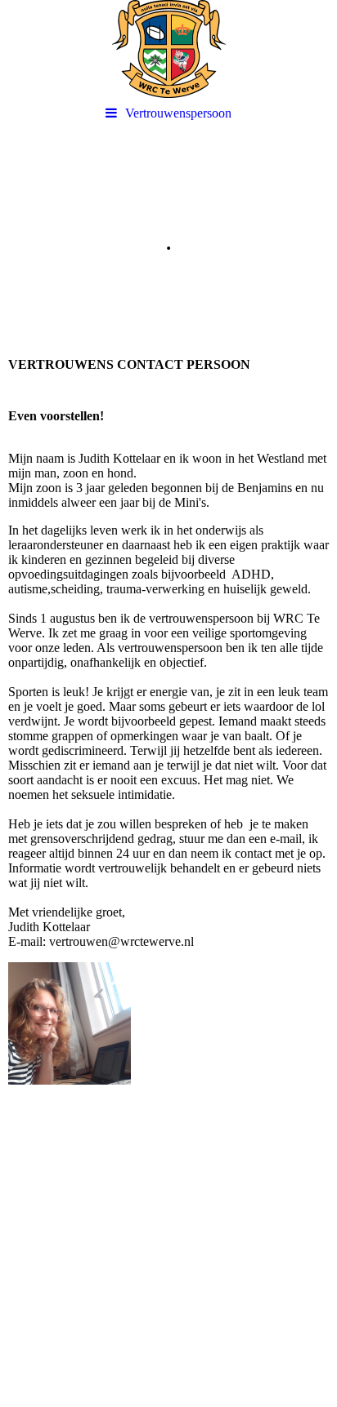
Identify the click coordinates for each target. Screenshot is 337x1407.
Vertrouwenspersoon (178, 113)
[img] (168, 49)
